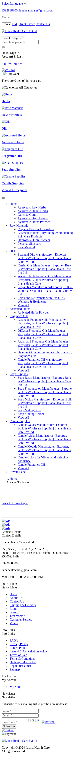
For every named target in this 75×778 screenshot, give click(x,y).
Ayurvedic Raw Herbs (32, 207)
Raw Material (26, 247)
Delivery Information (23, 662)
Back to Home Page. (15, 503)
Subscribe (9, 726)
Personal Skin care (29, 243)
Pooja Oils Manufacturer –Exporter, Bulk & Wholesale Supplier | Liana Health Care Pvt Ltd (45, 290)
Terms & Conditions (22, 658)
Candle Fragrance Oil (31, 464)
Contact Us (43, 24)
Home (13, 478)
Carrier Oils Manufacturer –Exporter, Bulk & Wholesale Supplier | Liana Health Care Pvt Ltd (44, 269)
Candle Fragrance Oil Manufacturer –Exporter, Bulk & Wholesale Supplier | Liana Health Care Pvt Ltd (43, 363)
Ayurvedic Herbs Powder (34, 222)
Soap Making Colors (31, 414)
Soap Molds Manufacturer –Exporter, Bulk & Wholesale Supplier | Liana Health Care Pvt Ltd (45, 403)
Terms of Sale (18, 655)
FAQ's (14, 640)
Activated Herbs (20, 309)
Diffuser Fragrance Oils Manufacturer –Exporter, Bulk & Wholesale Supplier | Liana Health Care (43, 334)
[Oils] (6, 121)
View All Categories (14, 190)
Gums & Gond (27, 214)
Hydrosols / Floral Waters (34, 240)
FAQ (15, 24)
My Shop (15, 686)
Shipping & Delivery (23, 605)
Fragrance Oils (19, 316)
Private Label (18, 472)
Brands (14, 612)
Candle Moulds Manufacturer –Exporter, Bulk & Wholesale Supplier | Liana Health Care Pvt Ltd (44, 450)
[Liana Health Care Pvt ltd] (19, 740)
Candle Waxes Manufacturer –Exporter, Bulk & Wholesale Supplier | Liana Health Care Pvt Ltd (44, 428)
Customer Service (21, 619)
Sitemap (15, 669)
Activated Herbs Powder (33, 312)
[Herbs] (7, 94)
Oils (12, 251)
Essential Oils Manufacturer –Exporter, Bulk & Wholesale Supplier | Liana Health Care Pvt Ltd (44, 258)
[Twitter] (8, 730)
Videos (14, 623)
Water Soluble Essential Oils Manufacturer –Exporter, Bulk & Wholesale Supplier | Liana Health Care (44, 279)
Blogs (13, 608)
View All (23, 305)
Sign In (6, 63)
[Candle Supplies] (13, 176)
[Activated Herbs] (13, 135)
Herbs (13, 203)
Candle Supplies (20, 421)
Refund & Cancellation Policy (29, 651)
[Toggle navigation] (3, 198)
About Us (16, 597)
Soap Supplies (19, 374)
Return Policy (18, 647)
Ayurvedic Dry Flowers (33, 218)
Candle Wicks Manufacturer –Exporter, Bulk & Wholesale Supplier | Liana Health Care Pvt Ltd (44, 439)
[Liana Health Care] (19, 31)
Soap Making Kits (29, 410)
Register (17, 63)
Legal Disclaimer (20, 666)
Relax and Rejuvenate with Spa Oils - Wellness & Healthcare (41, 299)
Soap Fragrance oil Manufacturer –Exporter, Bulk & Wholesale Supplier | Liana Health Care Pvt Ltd (45, 392)
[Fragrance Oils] (12, 149)
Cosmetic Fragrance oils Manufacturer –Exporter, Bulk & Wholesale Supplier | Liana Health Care (43, 323)
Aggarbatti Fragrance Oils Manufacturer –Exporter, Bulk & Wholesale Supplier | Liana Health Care (43, 345)
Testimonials (17, 616)
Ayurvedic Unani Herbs (33, 211)
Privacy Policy (19, 644)
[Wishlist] (8, 70)
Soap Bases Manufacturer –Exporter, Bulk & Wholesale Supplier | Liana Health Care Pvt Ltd (44, 381)
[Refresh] (48, 722)
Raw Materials (19, 225)
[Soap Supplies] (12, 162)
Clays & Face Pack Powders (36, 229)
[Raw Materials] (12, 108)
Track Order (27, 24)
